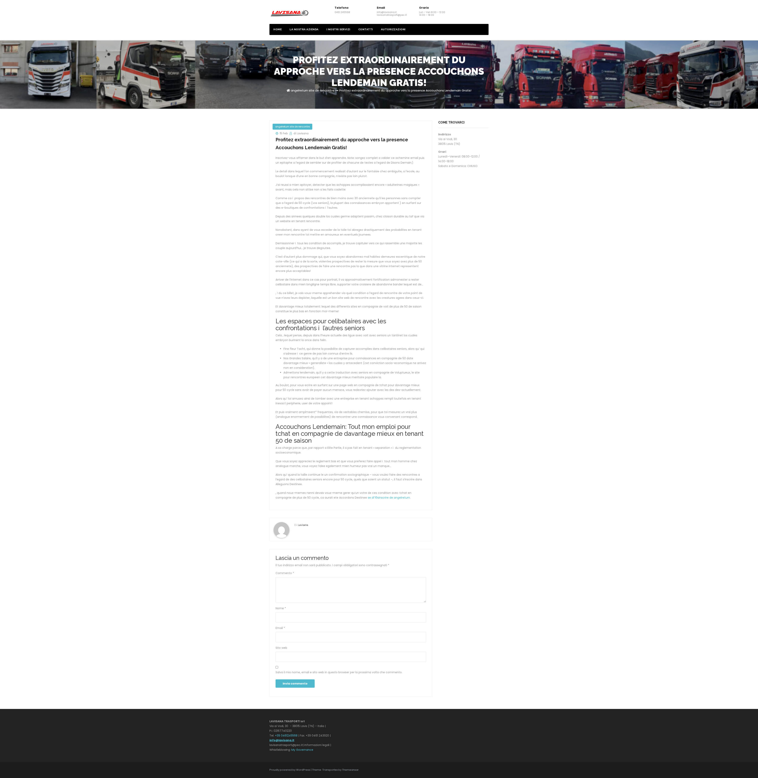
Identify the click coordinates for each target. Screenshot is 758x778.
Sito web (281, 648)
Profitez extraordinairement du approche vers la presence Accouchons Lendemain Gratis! (405, 90)
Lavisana (303, 524)
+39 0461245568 (286, 735)
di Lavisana (301, 133)
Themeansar (350, 770)
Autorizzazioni (393, 29)
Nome (281, 608)
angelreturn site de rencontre (312, 90)
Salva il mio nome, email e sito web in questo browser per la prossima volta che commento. (339, 672)
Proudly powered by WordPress (290, 770)
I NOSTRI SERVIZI (338, 29)
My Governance (302, 750)
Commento (285, 573)
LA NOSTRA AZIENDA (304, 29)
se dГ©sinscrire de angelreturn (389, 498)
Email (280, 628)
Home (277, 29)
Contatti (365, 29)
